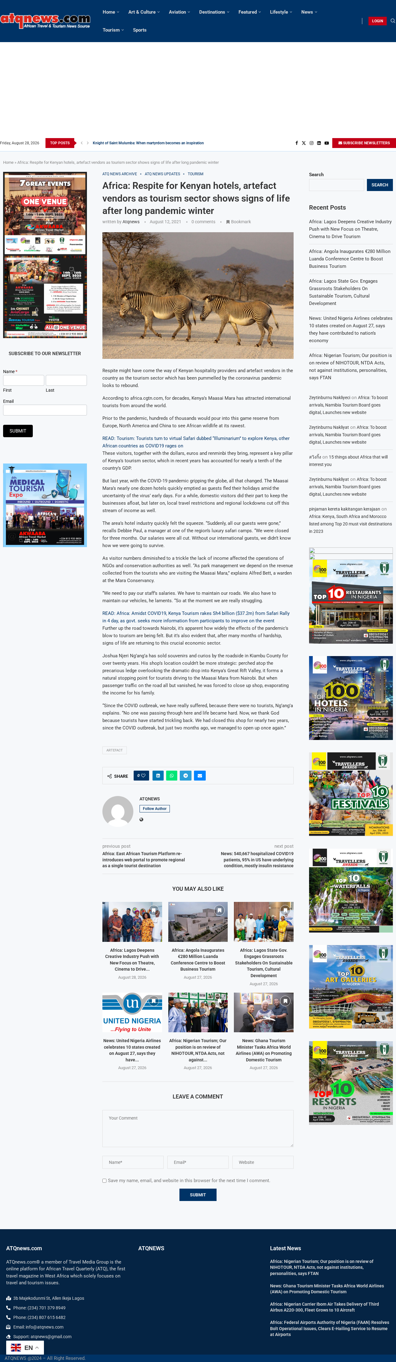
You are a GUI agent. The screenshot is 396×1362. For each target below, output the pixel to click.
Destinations (212, 12)
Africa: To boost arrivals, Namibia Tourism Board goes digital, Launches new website (348, 405)
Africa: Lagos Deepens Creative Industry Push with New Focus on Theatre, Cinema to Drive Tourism (350, 229)
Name (10, 371)
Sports (140, 30)
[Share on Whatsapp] (171, 776)
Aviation (177, 12)
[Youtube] (326, 143)
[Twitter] (303, 143)
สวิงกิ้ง (315, 457)
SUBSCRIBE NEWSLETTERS (366, 143)
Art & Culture (142, 12)
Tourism (111, 30)
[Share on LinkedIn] (158, 776)
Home (109, 12)
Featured (248, 12)
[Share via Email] (200, 776)
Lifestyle (279, 12)
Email (8, 401)
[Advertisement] (198, 91)
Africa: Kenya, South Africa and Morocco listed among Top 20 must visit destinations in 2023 (350, 524)
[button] (81, 143)
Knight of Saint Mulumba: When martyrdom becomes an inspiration (148, 143)
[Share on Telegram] (186, 776)
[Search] (393, 21)
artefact (114, 750)
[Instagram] (311, 143)
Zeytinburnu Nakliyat (329, 427)
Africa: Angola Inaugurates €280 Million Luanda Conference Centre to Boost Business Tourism (349, 259)
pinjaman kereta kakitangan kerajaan (344, 509)
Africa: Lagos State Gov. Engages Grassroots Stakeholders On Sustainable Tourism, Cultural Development (264, 963)
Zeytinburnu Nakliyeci (329, 397)
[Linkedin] (319, 143)
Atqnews (131, 221)
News (307, 12)
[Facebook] (296, 143)
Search (316, 174)
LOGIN (377, 21)
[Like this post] (143, 776)
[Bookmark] (153, 910)
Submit (18, 431)
